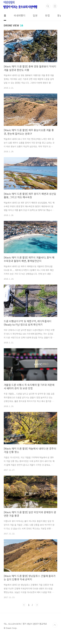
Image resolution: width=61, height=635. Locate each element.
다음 (37, 605)
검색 (48, 6)
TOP (54, 625)
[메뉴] (55, 6)
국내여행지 (19, 15)
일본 (35, 15)
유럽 (47, 15)
